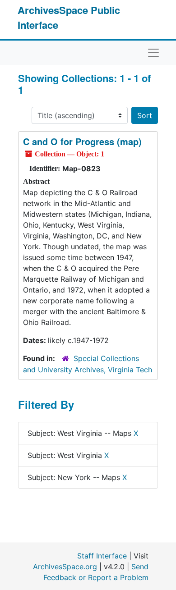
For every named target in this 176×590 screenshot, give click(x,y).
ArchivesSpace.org (65, 566)
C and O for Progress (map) (82, 141)
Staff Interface (102, 555)
